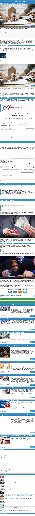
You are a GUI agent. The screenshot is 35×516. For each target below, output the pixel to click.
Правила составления (5, 33)
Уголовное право (3, 465)
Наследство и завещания (5, 463)
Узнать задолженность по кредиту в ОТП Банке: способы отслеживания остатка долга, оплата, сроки (15, 305)
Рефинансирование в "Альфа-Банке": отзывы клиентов (12, 374)
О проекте (20, 1)
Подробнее (32, 315)
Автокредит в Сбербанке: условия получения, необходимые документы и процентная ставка (16, 436)
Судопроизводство (4, 470)
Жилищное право (4, 454)
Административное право (5, 459)
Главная (16, 1)
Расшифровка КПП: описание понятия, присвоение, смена (13, 318)
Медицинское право (4, 464)
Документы (3, 452)
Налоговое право (3, 456)
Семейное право (3, 461)
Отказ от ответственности (17, 515)
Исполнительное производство (6, 469)
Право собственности (4, 468)
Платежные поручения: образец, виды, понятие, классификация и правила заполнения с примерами (16, 346)
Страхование (3, 451)
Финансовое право (3, 316)
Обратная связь (2, 508)
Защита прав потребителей (5, 471)
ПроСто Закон (5, 1)
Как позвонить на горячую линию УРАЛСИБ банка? (11, 400)
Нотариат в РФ (3, 466)
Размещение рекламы (15, 508)
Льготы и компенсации (5, 462)
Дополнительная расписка (6, 34)
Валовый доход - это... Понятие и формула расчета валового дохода (15, 362)
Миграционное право (4, 458)
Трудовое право (3, 457)
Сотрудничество (14, 507)
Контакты (24, 1)
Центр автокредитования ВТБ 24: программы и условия (12, 387)
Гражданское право (4, 453)
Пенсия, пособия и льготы (5, 460)
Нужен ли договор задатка (6, 32)
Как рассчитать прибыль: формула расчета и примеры (12, 332)
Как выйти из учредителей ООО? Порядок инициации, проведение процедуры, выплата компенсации (15, 415)
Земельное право (4, 467)
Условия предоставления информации (6, 515)
